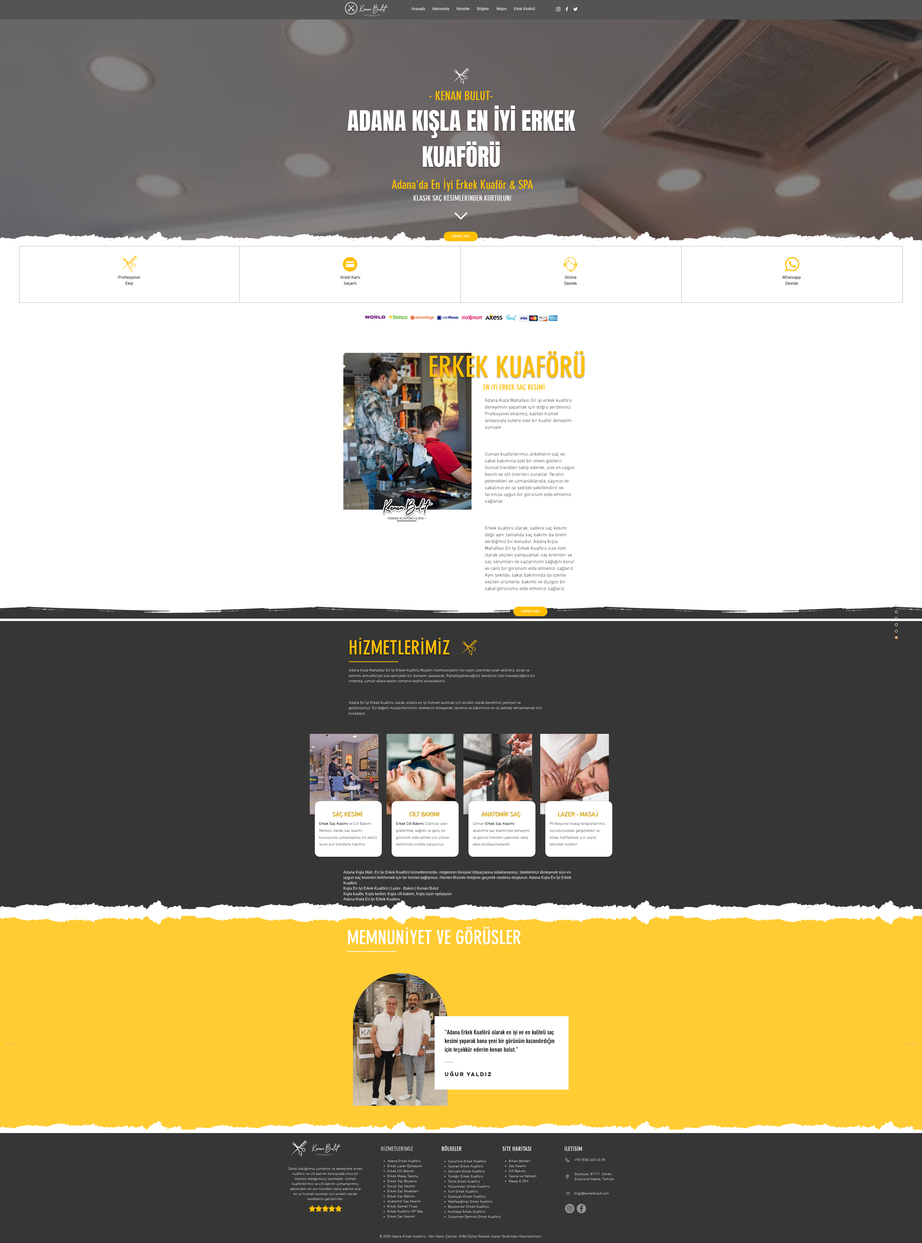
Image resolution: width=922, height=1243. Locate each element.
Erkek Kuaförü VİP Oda (405, 1211)
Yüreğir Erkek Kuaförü (465, 1176)
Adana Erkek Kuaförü (404, 1161)
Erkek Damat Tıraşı (402, 1206)
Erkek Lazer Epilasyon (404, 1166)
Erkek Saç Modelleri (403, 1191)
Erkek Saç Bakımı (401, 1196)
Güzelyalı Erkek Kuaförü (467, 1197)
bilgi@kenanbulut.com (591, 1193)
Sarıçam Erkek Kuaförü (466, 1171)
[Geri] (12, 1044)
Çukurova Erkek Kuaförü (467, 1161)
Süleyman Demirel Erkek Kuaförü (474, 1217)
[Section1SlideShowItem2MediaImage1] (461, 1121)
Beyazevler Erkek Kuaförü (468, 1207)
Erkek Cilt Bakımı (400, 1171)
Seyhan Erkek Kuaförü (465, 1166)
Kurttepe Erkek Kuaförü (466, 1212)
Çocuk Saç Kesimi (401, 1186)
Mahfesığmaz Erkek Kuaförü (470, 1202)
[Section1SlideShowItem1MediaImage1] (455, 1121)
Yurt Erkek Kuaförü (463, 1191)
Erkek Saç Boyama (402, 1181)
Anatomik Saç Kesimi (404, 1201)
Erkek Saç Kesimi (401, 1216)
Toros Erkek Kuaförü (464, 1181)
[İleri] (909, 1044)
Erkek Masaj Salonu (402, 1176)
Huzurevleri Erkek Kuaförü (469, 1186)
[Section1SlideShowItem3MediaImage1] (466, 1121)
